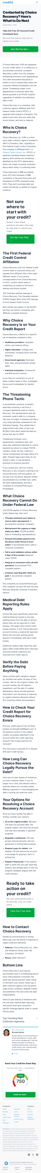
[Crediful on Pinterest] (37, 1155)
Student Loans (18, 1119)
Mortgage (6, 1123)
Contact (29, 1112)
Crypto (16, 1122)
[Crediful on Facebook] (29, 1155)
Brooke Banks (18, 1032)
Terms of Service (5, 1168)
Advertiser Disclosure (28, 1168)
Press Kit (30, 1114)
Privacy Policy (17, 1168)
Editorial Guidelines (30, 1118)
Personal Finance (16, 1115)
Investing (17, 1109)
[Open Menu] (37, 2)
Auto (4, 1120)
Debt (4, 1114)
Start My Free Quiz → (20, 49)
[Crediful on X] (33, 1155)
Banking (5, 1112)
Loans (16, 1112)
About (29, 1109)
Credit (5, 1109)
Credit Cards (7, 1117)
